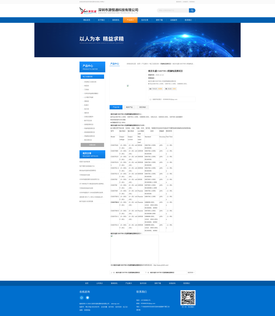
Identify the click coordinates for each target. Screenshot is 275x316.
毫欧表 (86, 113)
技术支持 (143, 283)
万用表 (86, 89)
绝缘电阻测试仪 (89, 128)
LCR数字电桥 (88, 97)
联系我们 (192, 1)
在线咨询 (172, 283)
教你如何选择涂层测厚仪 (87, 170)
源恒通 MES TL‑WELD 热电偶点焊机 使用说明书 (92, 197)
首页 (138, 64)
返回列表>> (191, 272)
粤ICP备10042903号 (92, 307)
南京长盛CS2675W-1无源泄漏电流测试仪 (128, 272)
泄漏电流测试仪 (89, 136)
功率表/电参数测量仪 (91, 93)
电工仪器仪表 (87, 76)
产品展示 (130, 20)
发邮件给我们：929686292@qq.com (164, 99)
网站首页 (86, 20)
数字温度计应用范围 (86, 201)
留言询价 (142, 107)
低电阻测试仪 (88, 124)
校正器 (86, 109)
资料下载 (159, 20)
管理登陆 (87, 310)
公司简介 (99, 283)
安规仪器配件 (88, 117)
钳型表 (86, 86)
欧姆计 (86, 105)
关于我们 (101, 20)
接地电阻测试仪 (89, 132)
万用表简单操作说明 (86, 188)
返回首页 (178, 1)
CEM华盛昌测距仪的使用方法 (89, 179)
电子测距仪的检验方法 (87, 166)
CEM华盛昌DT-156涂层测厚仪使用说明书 (92, 192)
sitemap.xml (115, 303)
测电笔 (86, 101)
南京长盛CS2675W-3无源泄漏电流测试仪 (162, 272)
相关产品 (129, 107)
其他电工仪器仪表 (90, 82)
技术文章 (144, 20)
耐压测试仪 (88, 140)
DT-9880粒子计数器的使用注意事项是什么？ (92, 184)
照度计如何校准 (84, 162)
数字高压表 (88, 120)
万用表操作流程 (84, 175)
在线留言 (185, 1)
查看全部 (92, 145)
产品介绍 (116, 107)
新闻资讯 (115, 20)
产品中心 (88, 65)
